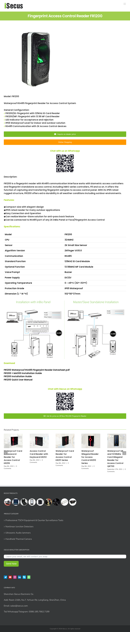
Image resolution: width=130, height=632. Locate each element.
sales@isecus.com (19, 605)
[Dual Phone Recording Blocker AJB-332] (7, 502)
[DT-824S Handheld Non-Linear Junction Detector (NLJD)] (24, 502)
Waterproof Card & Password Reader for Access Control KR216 (13, 457)
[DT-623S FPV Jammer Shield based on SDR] (40, 502)
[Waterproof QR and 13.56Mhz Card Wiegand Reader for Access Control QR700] (116, 435)
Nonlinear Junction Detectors (19, 526)
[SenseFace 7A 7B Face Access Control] (32, 502)
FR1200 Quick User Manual (18, 379)
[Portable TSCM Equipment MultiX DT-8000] (16, 502)
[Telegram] (5, 577)
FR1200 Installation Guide (18, 376)
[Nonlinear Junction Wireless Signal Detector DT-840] (56, 502)
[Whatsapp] (28, 577)
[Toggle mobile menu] (125, 4)
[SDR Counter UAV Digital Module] (64, 502)
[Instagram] (15, 577)
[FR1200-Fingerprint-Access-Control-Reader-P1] (35, 60)
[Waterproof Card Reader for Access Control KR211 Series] (65, 435)
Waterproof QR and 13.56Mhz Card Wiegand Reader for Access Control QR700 (115, 459)
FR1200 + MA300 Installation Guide (23, 373)
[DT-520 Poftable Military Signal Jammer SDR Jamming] (48, 502)
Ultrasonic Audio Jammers (18, 532)
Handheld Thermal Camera (18, 539)
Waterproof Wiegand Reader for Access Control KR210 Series (90, 457)
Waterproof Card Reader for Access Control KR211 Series (65, 456)
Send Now (11, 563)
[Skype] (24, 577)
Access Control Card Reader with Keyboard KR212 (39, 454)
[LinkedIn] (19, 577)
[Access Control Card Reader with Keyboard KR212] (39, 435)
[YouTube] (10, 577)
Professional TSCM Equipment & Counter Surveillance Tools (34, 520)
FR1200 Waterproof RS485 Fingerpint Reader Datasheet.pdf (37, 369)
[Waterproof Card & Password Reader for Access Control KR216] (13, 435)
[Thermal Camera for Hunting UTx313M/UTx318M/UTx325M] (72, 502)
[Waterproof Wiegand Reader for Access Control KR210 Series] (90, 435)
